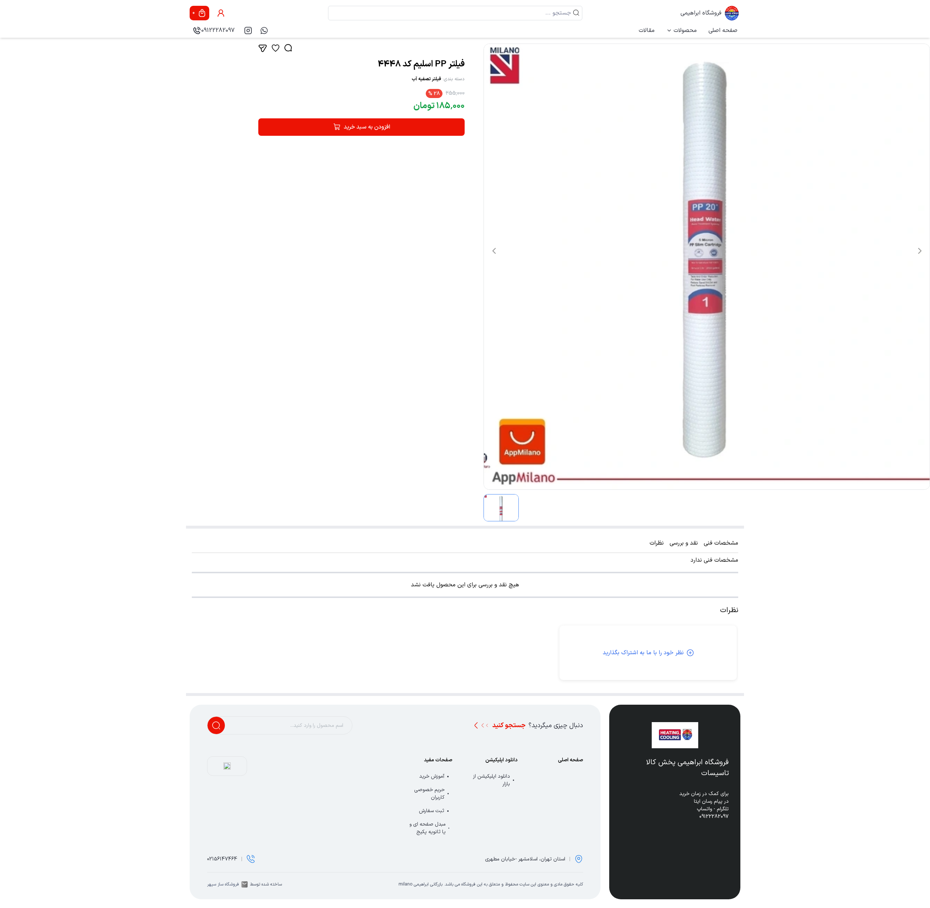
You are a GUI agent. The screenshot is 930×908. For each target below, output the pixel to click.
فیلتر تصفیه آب (426, 79)
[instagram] (248, 30)
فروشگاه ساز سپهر (223, 884)
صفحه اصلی (722, 30)
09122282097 (218, 30)
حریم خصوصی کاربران (429, 793)
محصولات (685, 30)
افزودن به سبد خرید (367, 127)
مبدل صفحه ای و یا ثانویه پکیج (427, 828)
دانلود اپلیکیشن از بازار (491, 780)
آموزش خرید (431, 776)
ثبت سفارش (431, 811)
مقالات (647, 30)
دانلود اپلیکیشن (501, 760)
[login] (221, 13)
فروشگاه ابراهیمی (700, 13)
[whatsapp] (264, 30)
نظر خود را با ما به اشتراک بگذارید (643, 652)
